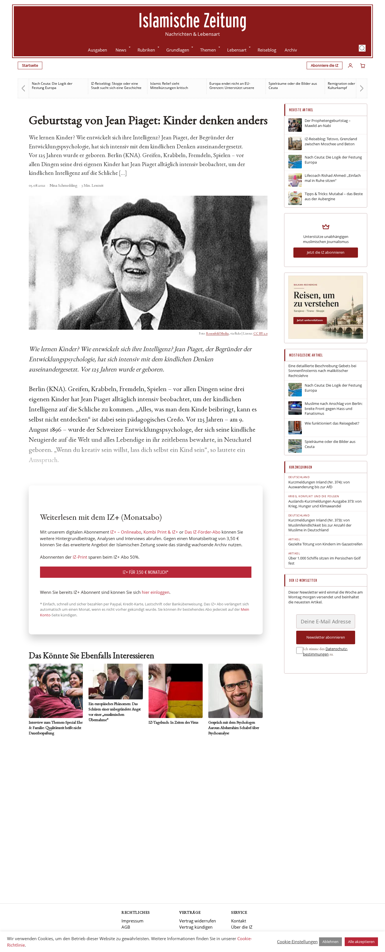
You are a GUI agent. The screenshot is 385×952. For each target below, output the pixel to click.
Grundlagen (177, 50)
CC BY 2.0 (260, 333)
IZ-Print (80, 557)
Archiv (291, 50)
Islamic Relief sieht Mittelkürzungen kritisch (169, 85)
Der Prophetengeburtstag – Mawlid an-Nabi (328, 123)
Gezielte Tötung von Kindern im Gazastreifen (325, 544)
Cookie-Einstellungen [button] (297, 941)
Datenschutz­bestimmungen (325, 651)
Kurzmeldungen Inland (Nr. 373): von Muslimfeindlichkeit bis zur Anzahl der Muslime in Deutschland (319, 525)
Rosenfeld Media (217, 333)
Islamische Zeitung (192, 20)
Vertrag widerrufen (197, 921)
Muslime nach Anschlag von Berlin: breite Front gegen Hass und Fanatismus (333, 408)
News (121, 50)
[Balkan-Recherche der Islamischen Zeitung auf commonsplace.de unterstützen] (325, 337)
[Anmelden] (350, 65)
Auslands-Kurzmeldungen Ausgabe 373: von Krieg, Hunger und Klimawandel (325, 504)
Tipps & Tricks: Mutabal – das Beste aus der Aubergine (334, 196)
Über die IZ (242, 927)
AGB (125, 927)
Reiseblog (267, 50)
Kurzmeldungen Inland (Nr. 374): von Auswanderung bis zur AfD (319, 485)
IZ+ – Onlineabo (125, 532)
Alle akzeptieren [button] (361, 941)
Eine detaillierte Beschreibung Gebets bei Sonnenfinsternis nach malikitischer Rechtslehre (322, 371)
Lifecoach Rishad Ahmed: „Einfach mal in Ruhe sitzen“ (333, 178)
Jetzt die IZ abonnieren (325, 252)
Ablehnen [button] (330, 941)
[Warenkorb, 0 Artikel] (362, 65)
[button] (362, 48)
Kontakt (238, 921)
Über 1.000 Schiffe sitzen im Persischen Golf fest (324, 561)
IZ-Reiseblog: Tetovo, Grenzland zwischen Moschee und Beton (331, 141)
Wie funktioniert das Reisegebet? (332, 423)
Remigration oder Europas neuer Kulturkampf (353, 85)
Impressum (132, 921)
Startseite (30, 65)
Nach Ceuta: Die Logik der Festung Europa (52, 85)
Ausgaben (97, 50)
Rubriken (146, 50)
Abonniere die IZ (324, 65)
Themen (208, 50)
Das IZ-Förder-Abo (202, 532)
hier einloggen (155, 592)
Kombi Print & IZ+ (160, 532)
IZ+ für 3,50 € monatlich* (146, 572)
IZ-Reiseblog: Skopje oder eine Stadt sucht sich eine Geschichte (116, 85)
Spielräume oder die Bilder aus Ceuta (293, 85)
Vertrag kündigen (196, 927)
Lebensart (236, 50)
